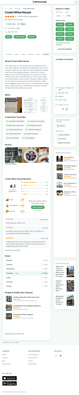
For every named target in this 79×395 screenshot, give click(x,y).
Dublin (11, 9)
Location (46, 54)
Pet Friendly (19, 20)
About (4, 355)
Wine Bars (18, 9)
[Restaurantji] (39, 2)
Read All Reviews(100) (12, 250)
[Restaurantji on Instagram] (61, 356)
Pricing (30, 361)
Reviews (31, 54)
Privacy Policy (6, 364)
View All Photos (11, 164)
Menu (9, 37)
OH (6, 9)
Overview (9, 54)
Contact (5, 358)
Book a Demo (32, 358)
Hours (38, 54)
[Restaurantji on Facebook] (56, 356)
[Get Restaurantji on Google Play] (9, 383)
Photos (23, 54)
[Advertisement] (27, 45)
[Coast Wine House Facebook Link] (63, 109)
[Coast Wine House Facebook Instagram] (66, 109)
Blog (3, 361)
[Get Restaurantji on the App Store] (9, 378)
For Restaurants (33, 355)
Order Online (19, 37)
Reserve (32, 37)
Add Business (32, 364)
